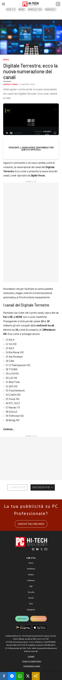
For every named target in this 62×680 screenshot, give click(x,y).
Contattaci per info (31, 524)
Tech (31, 603)
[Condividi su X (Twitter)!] (28, 676)
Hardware (31, 568)
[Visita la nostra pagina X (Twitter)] (41, 549)
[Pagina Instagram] (58, 4)
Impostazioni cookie (31, 666)
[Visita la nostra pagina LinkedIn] (37, 549)
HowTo (31, 598)
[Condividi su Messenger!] (12, 676)
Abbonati (50, 9)
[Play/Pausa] (7, 133)
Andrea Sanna (10, 84)
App (31, 586)
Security (31, 592)
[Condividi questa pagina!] (36, 676)
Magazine (31, 609)
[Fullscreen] (55, 133)
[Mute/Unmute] (11, 133)
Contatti (31, 656)
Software (31, 580)
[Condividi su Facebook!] (4, 676)
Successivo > (42, 487)
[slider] (18, 133)
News (21, 9)
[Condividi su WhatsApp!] (20, 676)
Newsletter (35, 9)
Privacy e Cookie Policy (31, 661)
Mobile (31, 574)
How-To (11, 9)
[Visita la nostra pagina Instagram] (33, 549)
